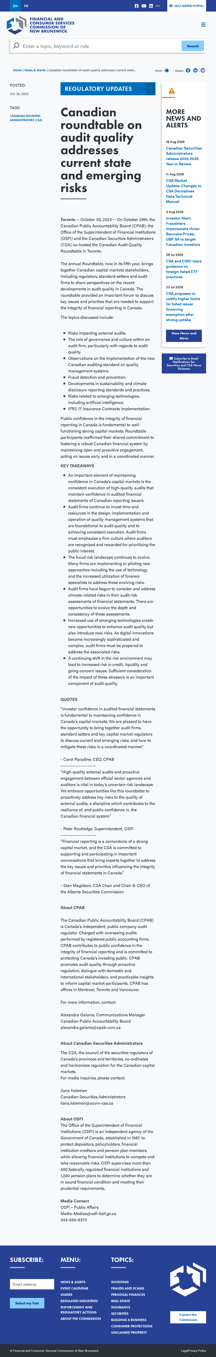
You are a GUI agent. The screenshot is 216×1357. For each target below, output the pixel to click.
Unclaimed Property (129, 1332)
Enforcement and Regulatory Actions (79, 1310)
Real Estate (120, 1301)
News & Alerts (35, 70)
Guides (66, 1294)
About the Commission (81, 1318)
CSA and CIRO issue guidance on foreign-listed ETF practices (184, 268)
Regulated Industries (79, 1301)
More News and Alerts (183, 335)
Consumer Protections (132, 1326)
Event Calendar (74, 1288)
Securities (119, 1313)
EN (15, 5)
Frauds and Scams (127, 1288)
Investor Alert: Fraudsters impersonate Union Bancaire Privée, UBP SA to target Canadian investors (183, 231)
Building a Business (128, 1320)
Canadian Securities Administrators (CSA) (26, 118)
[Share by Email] (202, 70)
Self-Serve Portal (189, 6)
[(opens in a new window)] (136, 6)
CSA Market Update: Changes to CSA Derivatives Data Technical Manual (183, 191)
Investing (120, 1282)
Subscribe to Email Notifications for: (184, 363)
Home (17, 70)
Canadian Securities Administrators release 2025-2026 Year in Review (184, 155)
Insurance (120, 1307)
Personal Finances (128, 1294)
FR (26, 5)
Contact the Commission (188, 1317)
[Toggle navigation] (203, 25)
